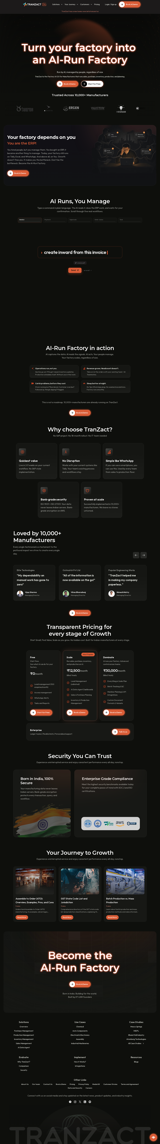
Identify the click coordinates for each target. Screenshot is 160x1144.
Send (73, 270)
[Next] (143, 555)
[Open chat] (153, 1137)
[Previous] (136, 555)
